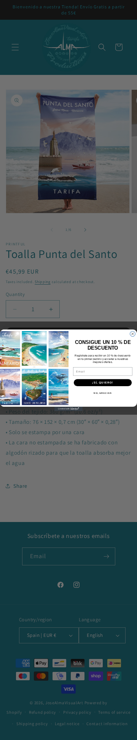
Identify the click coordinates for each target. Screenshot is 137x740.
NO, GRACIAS (103, 393)
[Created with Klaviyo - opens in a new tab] (68, 409)
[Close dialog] (132, 333)
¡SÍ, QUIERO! (102, 382)
